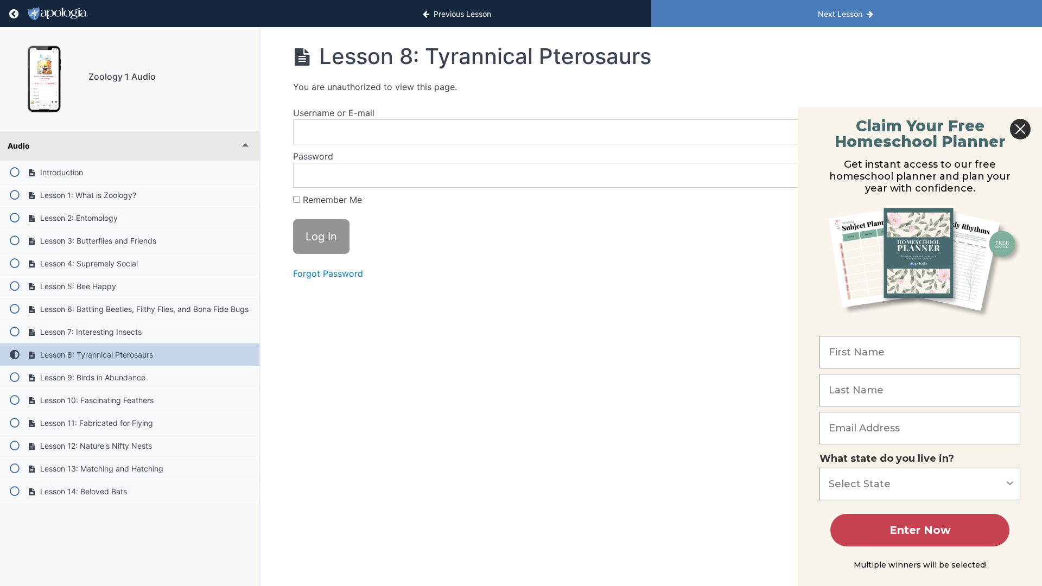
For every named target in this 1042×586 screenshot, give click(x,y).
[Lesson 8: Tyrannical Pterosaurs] (44, 79)
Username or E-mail (333, 112)
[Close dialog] (1020, 129)
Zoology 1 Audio (122, 76)
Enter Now (920, 530)
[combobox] (917, 484)
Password (313, 156)
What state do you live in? (886, 458)
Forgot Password (328, 273)
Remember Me (331, 199)
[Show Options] (1010, 484)
